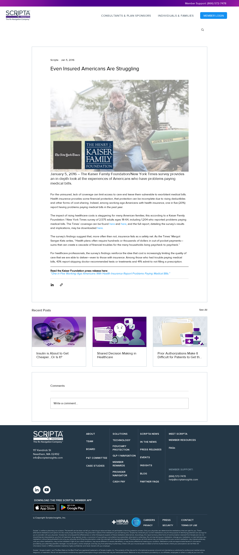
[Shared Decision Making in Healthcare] (120, 332)
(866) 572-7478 (177, 476)
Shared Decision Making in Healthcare (116, 355)
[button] (126, 15)
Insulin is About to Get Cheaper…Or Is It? (52, 355)
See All (203, 309)
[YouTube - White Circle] (46, 489)
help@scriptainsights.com (183, 479)
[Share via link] (61, 285)
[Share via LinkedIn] (52, 285)
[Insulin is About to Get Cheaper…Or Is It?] (59, 332)
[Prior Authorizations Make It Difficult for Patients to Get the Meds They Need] (180, 332)
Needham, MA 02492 (46, 454)
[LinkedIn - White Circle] (37, 489)
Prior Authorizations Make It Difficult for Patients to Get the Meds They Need (179, 355)
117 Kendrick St (42, 450)
